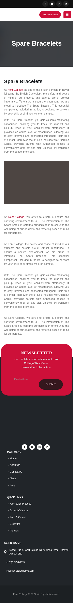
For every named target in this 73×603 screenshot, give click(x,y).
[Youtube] (52, 4)
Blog (12, 485)
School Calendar (19, 510)
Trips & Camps (18, 517)
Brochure (15, 524)
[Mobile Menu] (67, 14)
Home (13, 458)
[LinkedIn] (66, 4)
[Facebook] (45, 4)
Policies (14, 530)
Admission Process (20, 503)
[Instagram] (59, 4)
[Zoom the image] (36, 409)
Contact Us (16, 471)
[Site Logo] (15, 14)
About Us (15, 465)
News (13, 478)
